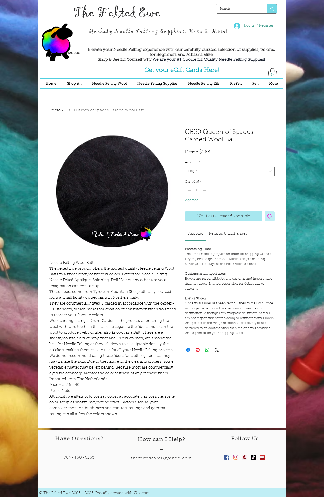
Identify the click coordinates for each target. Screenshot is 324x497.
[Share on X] (217, 350)
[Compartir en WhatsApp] (207, 350)
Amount (192, 162)
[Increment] (204, 190)
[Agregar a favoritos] (270, 216)
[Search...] (272, 8)
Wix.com (142, 493)
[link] (196, 234)
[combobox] (230, 171)
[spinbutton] (196, 190)
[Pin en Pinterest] (198, 350)
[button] (272, 73)
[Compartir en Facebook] (188, 350)
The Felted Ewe (116, 13)
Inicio (55, 110)
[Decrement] (189, 190)
